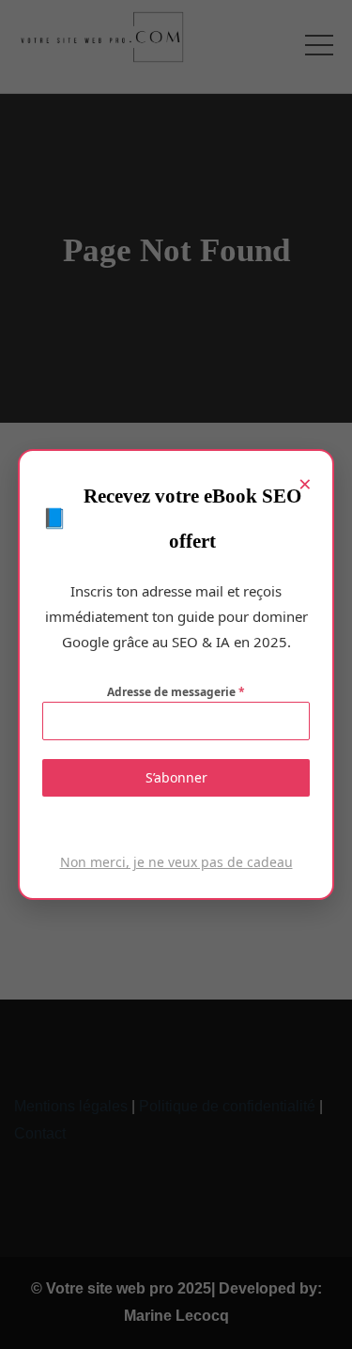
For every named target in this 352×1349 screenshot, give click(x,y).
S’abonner (176, 777)
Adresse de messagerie (176, 692)
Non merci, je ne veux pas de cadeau (176, 862)
